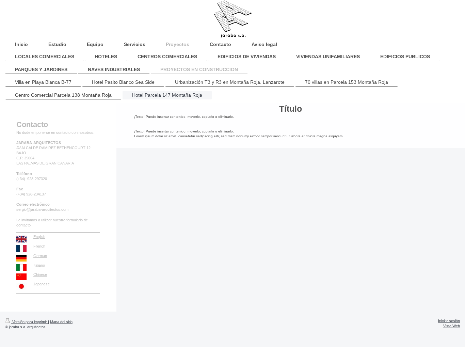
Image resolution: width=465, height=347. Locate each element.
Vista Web (451, 326)
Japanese (41, 284)
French (39, 246)
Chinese (40, 274)
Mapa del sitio (61, 322)
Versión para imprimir (29, 322)
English (39, 237)
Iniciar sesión (449, 321)
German (40, 256)
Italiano (39, 265)
